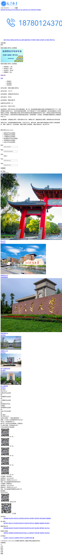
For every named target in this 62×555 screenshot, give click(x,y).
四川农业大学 (9, 9)
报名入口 (26, 533)
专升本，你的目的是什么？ (8, 421)
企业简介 (6, 537)
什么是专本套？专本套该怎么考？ (10, 425)
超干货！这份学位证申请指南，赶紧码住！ (12, 423)
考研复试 (42, 533)
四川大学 (28, 9)
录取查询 (42, 523)
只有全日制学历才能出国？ (8, 427)
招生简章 (9, 83)
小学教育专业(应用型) (9, 136)
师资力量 (31, 537)
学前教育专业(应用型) (9, 135)
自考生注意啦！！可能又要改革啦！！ (11, 418)
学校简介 (9, 81)
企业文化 (11, 537)
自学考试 (16, 40)
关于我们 (47, 40)
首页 (5, 40)
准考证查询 (43, 518)
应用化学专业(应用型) (9, 133)
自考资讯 (36, 518)
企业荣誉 (26, 537)
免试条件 (47, 523)
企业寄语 (16, 537)
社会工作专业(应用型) (9, 142)
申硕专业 (6, 533)
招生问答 (26, 528)
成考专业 (31, 523)
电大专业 (47, 528)
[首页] (9, 6)
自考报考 (31, 518)
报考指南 (6, 518)
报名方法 (11, 523)
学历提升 (38, 9)
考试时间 (11, 518)
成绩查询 (48, 518)
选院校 (12, 40)
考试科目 (9, 85)
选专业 (8, 40)
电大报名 (36, 528)
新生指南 (6, 528)
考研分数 (36, 533)
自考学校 (33, 9)
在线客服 (2, 552)
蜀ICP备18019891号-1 (46, 540)
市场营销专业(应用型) (9, 140)
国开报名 (42, 528)
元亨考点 (21, 537)
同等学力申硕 (35, 40)
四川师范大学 (17, 9)
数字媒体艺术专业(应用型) (11, 138)
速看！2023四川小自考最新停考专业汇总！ (12, 420)
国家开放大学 (28, 40)
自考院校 (21, 518)
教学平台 (52, 40)
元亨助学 (42, 40)
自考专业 (16, 518)
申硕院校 (11, 533)
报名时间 (21, 523)
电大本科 (31, 528)
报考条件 (6, 523)
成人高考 (23, 9)
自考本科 (3, 9)
